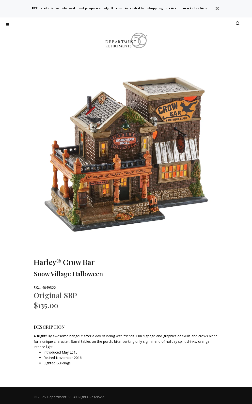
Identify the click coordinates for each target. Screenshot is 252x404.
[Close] (217, 9)
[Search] (237, 24)
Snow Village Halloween (68, 273)
